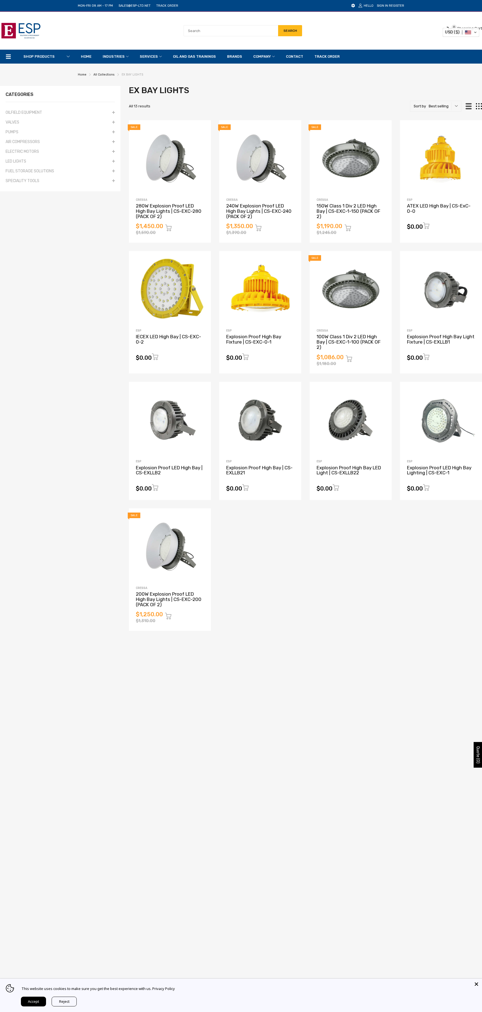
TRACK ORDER (167, 6)
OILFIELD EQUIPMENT (24, 112)
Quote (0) (478, 755)
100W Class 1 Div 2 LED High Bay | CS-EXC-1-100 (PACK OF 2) (348, 342)
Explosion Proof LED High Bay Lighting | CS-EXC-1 (439, 470)
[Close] (476, 984)
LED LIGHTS (16, 161)
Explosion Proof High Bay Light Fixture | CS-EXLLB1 (440, 339)
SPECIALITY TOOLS (22, 180)
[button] (461, 32)
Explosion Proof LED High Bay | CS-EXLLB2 (169, 470)
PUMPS (12, 132)
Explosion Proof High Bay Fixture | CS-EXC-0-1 (253, 339)
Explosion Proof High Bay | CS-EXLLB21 (259, 470)
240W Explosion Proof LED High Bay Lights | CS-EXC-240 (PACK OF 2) (258, 211)
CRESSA (141, 200)
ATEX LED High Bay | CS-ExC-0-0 (439, 208)
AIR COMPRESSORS (23, 141)
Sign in (382, 6)
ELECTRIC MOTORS (22, 151)
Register (396, 6)
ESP (410, 200)
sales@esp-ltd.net (135, 6)
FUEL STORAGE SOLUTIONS (30, 171)
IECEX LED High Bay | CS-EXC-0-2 (168, 339)
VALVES (12, 122)
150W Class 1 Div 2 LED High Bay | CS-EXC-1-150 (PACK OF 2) (348, 211)
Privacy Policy (163, 988)
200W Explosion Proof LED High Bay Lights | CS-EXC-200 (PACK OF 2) (168, 599)
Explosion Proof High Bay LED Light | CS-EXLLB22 (349, 470)
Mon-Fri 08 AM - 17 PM (95, 6)
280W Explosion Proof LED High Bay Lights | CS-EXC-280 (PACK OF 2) (168, 211)
